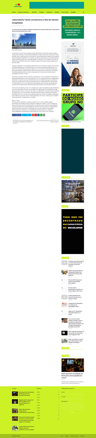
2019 (48, 402)
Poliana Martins (16, 25)
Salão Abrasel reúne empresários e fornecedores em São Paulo (26, 411)
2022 (48, 408)
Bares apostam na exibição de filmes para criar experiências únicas (72, 376)
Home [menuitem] (14, 12)
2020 (48, 405)
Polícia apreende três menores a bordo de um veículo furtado (75, 297)
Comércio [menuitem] (49, 12)
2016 (48, 397)
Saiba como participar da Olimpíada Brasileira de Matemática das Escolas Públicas (75, 273)
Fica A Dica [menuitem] (65, 12)
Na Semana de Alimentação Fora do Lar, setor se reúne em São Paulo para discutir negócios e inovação (26, 419)
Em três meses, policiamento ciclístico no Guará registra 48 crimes (75, 289)
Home (62, 436)
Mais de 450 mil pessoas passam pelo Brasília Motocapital (75, 281)
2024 (48, 413)
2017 (48, 400)
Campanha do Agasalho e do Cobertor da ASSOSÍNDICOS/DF (75, 305)
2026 (48, 418)
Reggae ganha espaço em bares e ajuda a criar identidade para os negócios (26, 402)
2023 (48, 410)
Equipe (66, 436)
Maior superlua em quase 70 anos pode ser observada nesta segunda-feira (76, 333)
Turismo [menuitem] (41, 12)
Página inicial (15, 16)
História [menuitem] (34, 12)
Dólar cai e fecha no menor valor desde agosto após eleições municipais (75, 341)
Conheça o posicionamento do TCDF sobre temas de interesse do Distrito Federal (76, 263)
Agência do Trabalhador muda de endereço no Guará (75, 312)
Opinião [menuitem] (73, 12)
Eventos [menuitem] (57, 12)
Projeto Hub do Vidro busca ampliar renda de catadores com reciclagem (26, 428)
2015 (48, 394)
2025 (48, 415)
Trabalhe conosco (74, 436)
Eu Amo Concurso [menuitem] (23, 12)
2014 (48, 392)
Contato (82, 436)
